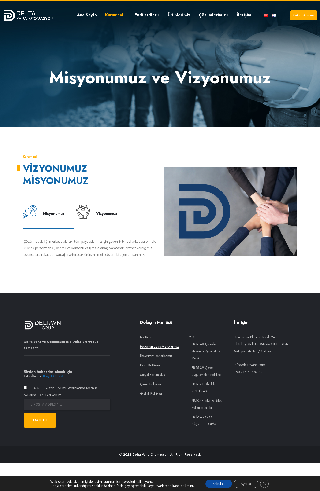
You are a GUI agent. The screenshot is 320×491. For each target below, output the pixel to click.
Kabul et (218, 483)
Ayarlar (246, 483)
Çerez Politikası (150, 384)
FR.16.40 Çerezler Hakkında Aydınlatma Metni (206, 351)
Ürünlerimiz (179, 15)
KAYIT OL (40, 420)
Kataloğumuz (304, 15)
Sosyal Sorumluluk (152, 374)
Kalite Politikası (150, 365)
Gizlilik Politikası (151, 393)
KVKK (191, 337)
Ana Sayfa (87, 15)
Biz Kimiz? (147, 337)
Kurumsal (114, 15)
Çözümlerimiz (212, 15)
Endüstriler (145, 15)
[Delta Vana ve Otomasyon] (28, 15)
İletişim (244, 15)
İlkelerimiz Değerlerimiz (156, 356)
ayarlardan (163, 486)
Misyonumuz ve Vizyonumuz (159, 346)
